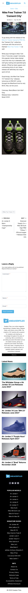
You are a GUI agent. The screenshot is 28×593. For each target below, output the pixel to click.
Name (5, 298)
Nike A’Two (14, 553)
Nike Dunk (14, 508)
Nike (16, 8)
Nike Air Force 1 (14, 513)
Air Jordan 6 (14, 502)
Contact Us (14, 569)
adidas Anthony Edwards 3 (14, 550)
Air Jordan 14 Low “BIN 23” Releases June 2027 (13, 411)
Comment (6, 274)
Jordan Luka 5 (14, 536)
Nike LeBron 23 (14, 527)
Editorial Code (14, 575)
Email (5, 306)
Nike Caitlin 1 (14, 558)
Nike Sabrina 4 (14, 541)
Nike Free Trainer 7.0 (14, 47)
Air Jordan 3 (14, 496)
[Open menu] (3, 3)
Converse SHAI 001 (14, 556)
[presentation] (14, 371)
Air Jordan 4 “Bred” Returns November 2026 (14, 463)
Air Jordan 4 (14, 499)
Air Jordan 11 (14, 505)
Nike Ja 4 (14, 544)
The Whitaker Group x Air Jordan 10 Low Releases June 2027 (13, 384)
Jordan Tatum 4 (14, 539)
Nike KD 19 (14, 530)
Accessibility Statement (14, 581)
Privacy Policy (14, 572)
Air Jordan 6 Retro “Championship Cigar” (7, 223)
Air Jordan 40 (14, 524)
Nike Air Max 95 (14, 516)
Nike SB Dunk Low (14, 511)
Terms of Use (14, 578)
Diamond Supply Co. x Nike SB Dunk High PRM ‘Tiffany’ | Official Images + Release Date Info (21, 227)
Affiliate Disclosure (14, 584)
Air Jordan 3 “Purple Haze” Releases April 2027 (13, 437)
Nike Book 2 (14, 547)
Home (12, 8)
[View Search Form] (24, 3)
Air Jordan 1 (14, 494)
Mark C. (11, 20)
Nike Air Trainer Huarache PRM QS (13, 40)
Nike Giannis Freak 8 (14, 533)
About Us (14, 567)
